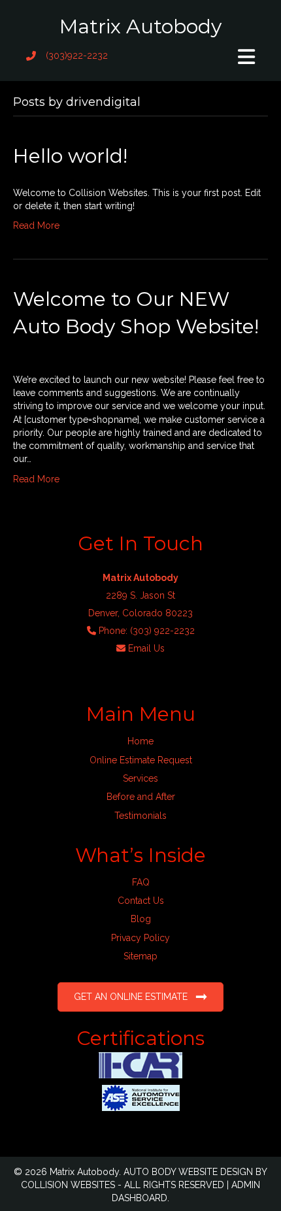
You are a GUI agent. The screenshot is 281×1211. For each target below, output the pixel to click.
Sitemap (140, 956)
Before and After (141, 796)
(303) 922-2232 (162, 630)
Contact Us (141, 900)
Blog (141, 919)
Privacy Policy (140, 938)
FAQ (141, 882)
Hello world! (70, 156)
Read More (36, 225)
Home (140, 741)
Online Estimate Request (141, 760)
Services (140, 778)
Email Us (146, 648)
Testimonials (140, 815)
